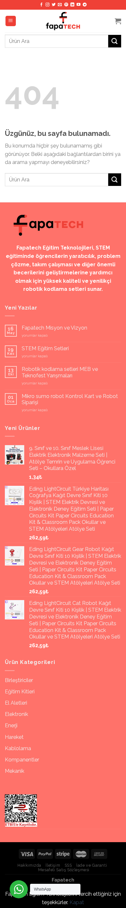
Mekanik (14, 771)
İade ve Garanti (91, 865)
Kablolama (18, 748)
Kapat (76, 902)
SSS (68, 865)
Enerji (11, 725)
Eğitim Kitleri (20, 692)
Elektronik (16, 714)
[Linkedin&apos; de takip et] (72, 5)
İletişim (53, 865)
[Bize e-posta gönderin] (60, 5)
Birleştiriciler (19, 680)
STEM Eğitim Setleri (45, 348)
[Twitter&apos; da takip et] (54, 5)
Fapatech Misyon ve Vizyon (54, 328)
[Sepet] (118, 21)
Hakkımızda (29, 865)
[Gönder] (114, 41)
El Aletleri (16, 703)
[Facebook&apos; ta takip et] (41, 5)
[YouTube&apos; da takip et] (78, 5)
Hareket (14, 737)
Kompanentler (22, 760)
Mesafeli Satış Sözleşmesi (63, 869)
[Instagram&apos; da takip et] (47, 5)
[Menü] (10, 21)
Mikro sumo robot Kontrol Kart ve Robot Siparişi (70, 399)
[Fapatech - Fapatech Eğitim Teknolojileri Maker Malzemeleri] (63, 21)
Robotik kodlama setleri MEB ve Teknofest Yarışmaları (60, 372)
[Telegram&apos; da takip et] (85, 5)
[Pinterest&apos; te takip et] (66, 5)
